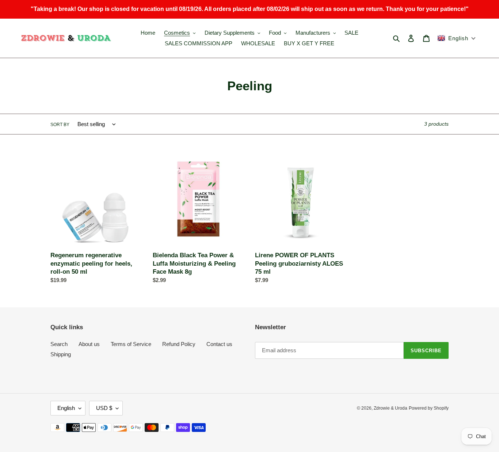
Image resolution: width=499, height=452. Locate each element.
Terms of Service (131, 344)
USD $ (104, 408)
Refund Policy (178, 344)
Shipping (60, 354)
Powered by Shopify (429, 408)
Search (59, 344)
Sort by (59, 124)
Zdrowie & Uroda (390, 408)
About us (89, 344)
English (66, 408)
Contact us (219, 344)
